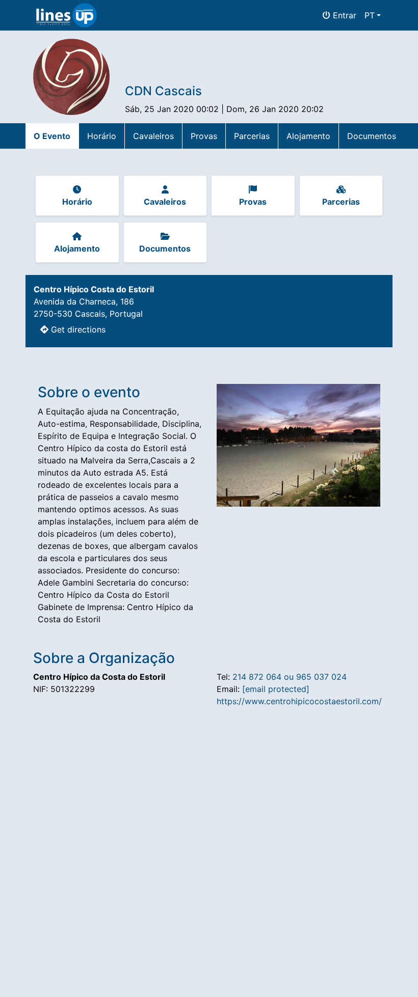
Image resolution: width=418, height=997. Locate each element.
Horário (101, 136)
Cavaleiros (153, 136)
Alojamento (308, 136)
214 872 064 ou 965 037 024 (289, 677)
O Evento (52, 136)
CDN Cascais (163, 91)
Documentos (371, 136)
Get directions (77, 329)
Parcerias (252, 136)
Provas (204, 136)
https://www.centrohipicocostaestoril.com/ (299, 701)
